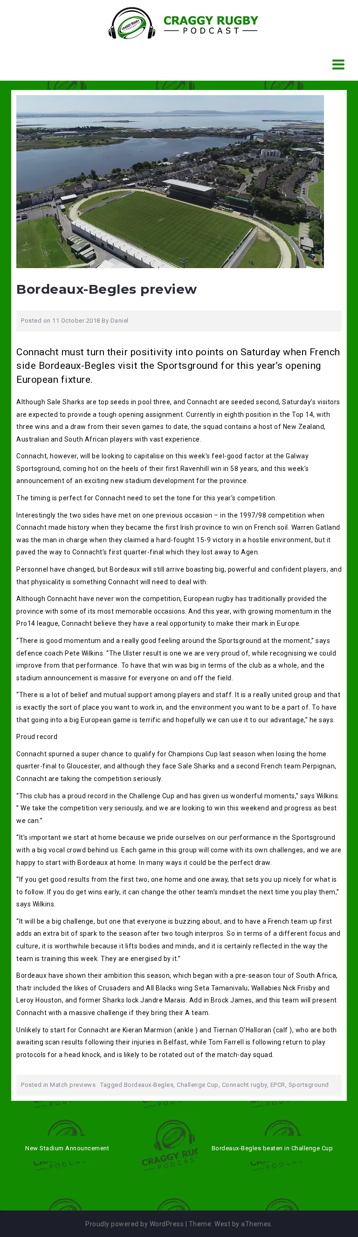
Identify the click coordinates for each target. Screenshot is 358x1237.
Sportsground (309, 1084)
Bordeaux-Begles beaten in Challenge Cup (272, 1148)
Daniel (119, 320)
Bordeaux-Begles (149, 1084)
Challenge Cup (198, 1084)
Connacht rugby (244, 1084)
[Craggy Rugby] (175, 23)
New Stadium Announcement (67, 1148)
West (222, 1224)
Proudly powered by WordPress (134, 1224)
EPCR (277, 1084)
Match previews (73, 1084)
